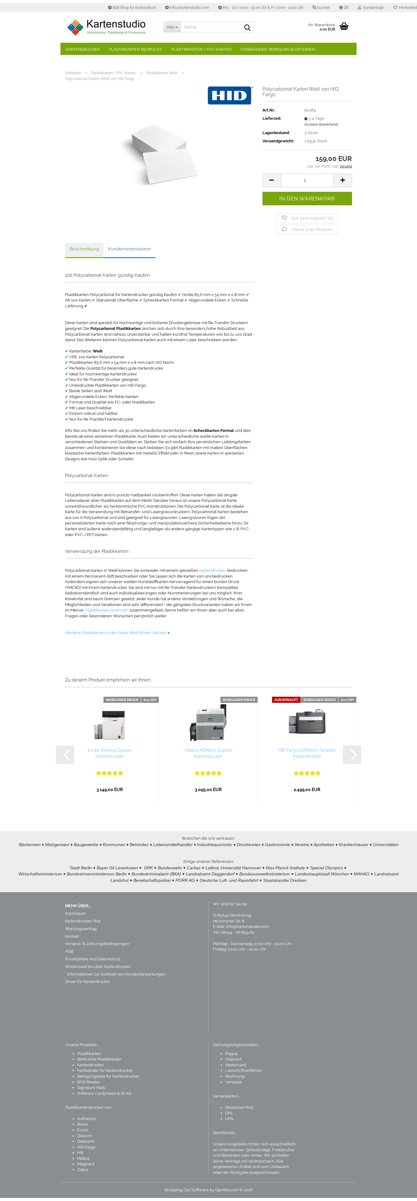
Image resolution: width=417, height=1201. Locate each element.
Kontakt (72, 936)
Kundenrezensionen (129, 249)
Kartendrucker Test (82, 921)
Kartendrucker (83, 49)
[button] (344, 7)
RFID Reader (88, 1082)
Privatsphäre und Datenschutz (92, 959)
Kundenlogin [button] (372, 7)
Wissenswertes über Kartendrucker (98, 966)
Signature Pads (91, 1087)
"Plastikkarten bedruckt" (107, 610)
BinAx (82, 1124)
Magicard (85, 1164)
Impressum (75, 913)
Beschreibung (84, 249)
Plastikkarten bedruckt (135, 49)
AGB (69, 951)
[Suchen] (247, 27)
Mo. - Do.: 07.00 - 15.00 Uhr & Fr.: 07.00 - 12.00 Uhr (262, 7)
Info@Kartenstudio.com (247, 926)
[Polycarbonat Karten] (159, 154)
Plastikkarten (89, 1053)
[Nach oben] (400, 1191)
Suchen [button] (323, 7)
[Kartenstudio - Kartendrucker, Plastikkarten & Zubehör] (109, 27)
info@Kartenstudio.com (189, 7)
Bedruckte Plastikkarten (99, 1059)
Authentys (86, 1118)
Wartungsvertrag (80, 928)
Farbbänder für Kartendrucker (105, 1070)
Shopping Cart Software (187, 1190)
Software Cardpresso (96, 1093)
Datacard (85, 1141)
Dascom (84, 1135)
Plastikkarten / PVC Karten (201, 49)
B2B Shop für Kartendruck (134, 7)
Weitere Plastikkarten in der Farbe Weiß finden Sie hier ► (118, 632)
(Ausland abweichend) (321, 124)
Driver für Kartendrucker (87, 981)
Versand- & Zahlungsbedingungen (97, 943)
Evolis (82, 1130)
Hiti (80, 1152)
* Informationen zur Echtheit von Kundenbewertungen (115, 974)
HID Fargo (86, 1147)
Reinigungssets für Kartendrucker (108, 1076)
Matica (83, 1158)
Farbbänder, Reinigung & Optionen (278, 49)
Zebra (82, 1169)
